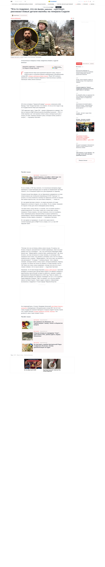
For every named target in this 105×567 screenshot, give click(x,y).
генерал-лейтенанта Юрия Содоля (38, 76)
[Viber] (81, 1)
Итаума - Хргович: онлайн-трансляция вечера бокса (83, 120)
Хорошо (58, 7)
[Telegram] (83, 1)
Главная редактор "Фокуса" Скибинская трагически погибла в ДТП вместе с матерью (85, 89)
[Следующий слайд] (95, 4)
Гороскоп (85, 4)
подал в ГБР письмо (50, 269)
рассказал (48, 104)
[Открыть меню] (12, 1)
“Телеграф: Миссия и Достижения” (65, 4)
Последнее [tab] (79, 63)
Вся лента (78, 66)
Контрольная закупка (40, 4)
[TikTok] (90, 1)
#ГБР (15, 355)
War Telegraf (36, 175)
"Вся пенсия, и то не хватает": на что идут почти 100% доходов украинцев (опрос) (85, 154)
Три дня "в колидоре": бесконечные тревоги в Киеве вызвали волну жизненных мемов (85, 146)
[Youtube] (85, 1)
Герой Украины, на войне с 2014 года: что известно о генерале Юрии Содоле (47, 177)
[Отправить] (25, 1)
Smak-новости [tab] (86, 63)
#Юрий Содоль (20, 355)
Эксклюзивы (51, 4)
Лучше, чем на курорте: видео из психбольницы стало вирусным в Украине (84, 81)
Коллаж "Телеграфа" (36, 57)
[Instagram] (88, 1)
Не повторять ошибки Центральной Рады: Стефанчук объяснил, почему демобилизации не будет (48, 346)
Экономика (93, 4)
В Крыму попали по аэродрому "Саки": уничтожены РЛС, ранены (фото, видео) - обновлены (47, 334)
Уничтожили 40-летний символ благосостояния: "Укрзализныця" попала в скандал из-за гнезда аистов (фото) (84, 106)
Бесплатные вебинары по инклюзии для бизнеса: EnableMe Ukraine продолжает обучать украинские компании (84, 72)
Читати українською (16, 18)
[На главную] (52, 1)
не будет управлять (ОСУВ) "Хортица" (44, 311)
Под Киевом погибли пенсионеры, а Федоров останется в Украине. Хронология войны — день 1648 (85, 138)
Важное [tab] (92, 63)
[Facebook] (79, 1)
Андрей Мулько (16, 15)
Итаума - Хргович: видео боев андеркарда (83, 113)
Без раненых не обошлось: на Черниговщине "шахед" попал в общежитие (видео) (48, 323)
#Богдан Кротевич (28, 355)
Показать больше (83, 160)
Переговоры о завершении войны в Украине (22, 4)
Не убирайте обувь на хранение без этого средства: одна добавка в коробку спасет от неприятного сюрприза (85, 97)
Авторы (79, 4)
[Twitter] (87, 1)
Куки (52, 7)
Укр (93, 1)
